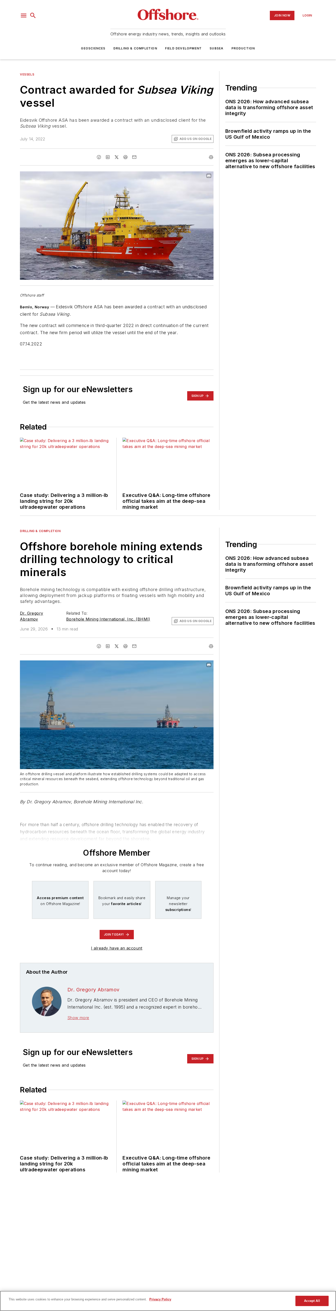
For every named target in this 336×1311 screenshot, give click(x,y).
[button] (23, 15)
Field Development (183, 48)
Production (243, 48)
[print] (211, 157)
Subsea (216, 48)
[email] (134, 157)
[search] (33, 15)
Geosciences (93, 48)
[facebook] (98, 157)
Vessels (27, 74)
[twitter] (116, 157)
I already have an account (116, 948)
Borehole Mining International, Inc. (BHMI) (108, 619)
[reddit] (125, 157)
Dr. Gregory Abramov (93, 990)
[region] (168, 1301)
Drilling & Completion (135, 48)
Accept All (312, 1301)
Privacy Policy (160, 1299)
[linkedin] (107, 157)
